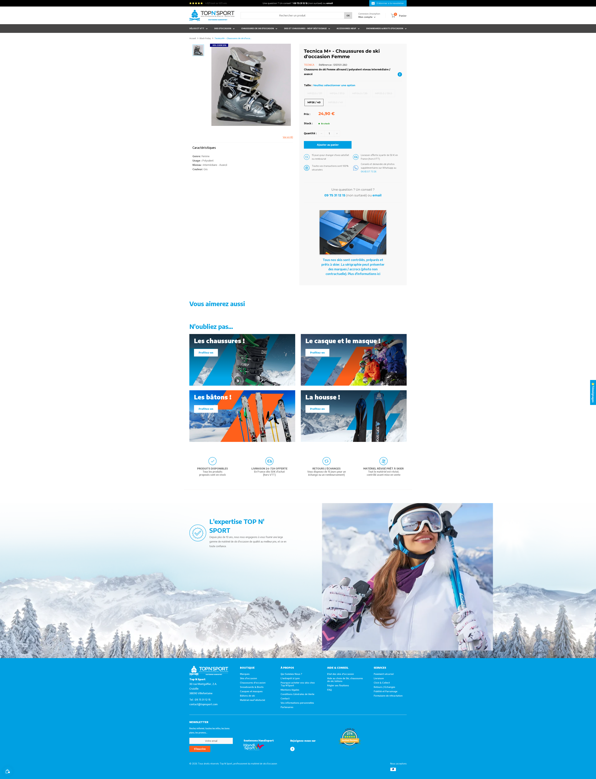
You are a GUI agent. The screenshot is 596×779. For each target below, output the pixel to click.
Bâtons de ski (247, 695)
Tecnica (309, 64)
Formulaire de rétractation (388, 695)
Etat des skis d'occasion (340, 674)
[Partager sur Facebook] (400, 74)
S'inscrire (200, 748)
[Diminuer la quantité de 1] (321, 133)
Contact (285, 698)
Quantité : (310, 133)
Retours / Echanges (384, 687)
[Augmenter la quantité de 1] (337, 133)
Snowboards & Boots (252, 687)
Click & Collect (382, 682)
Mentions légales (290, 689)
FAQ (329, 689)
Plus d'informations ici (364, 274)
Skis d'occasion (222, 28)
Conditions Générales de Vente (297, 694)
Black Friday (205, 38)
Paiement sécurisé (384, 674)
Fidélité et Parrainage (385, 691)
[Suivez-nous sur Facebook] (292, 749)
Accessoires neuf (346, 28)
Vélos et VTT (196, 28)
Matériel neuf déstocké (252, 700)
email (377, 195)
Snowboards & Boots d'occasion (384, 28)
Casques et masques (251, 691)
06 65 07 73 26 (368, 171)
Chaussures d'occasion (253, 682)
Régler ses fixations (338, 685)
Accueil (192, 38)
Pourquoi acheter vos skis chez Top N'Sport (298, 684)
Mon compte (365, 17)
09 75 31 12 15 (334, 195)
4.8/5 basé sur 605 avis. (216, 3)
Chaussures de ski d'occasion (257, 28)
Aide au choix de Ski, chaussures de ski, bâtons (345, 679)
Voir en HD (288, 137)
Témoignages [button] (593, 394)
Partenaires (287, 707)
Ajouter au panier (328, 144)
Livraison (379, 678)
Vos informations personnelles (297, 702)
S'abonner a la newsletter (390, 3)
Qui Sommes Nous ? (291, 674)
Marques (245, 674)
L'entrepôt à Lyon (290, 678)
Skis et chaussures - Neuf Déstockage (305, 28)
